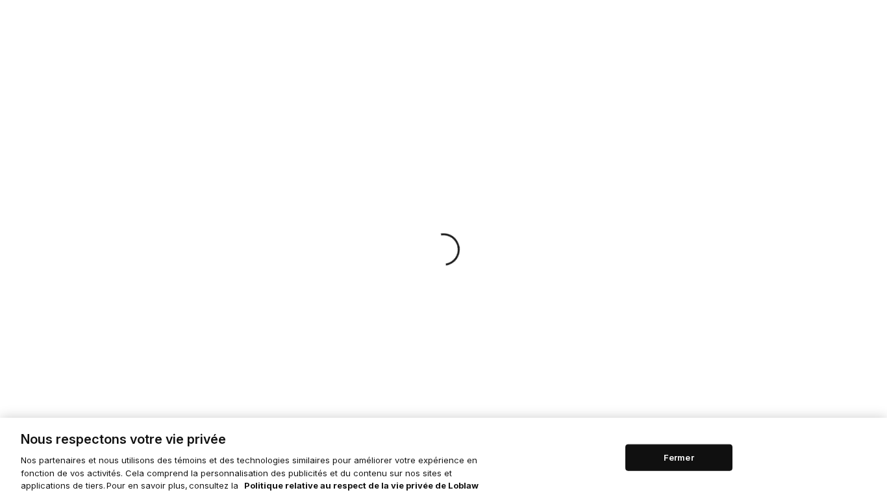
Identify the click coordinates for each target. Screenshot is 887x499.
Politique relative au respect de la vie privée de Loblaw (361, 485)
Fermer (679, 457)
